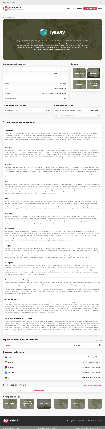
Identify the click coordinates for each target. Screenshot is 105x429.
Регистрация (90, 8)
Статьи (79, 8)
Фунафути (8, 345)
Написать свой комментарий (92, 385)
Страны (67, 8)
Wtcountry (6, 17)
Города (73, 8)
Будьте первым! (39, 390)
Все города (98, 340)
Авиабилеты (7, 2)
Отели (13, 2)
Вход (100, 8)
